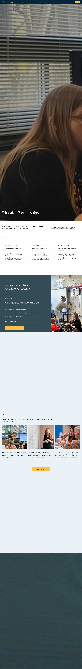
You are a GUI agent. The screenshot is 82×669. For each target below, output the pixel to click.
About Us (23, 2)
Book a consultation (41, 469)
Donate (77, 2)
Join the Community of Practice (14, 328)
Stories (40, 2)
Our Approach (17, 2)
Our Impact (36, 2)
